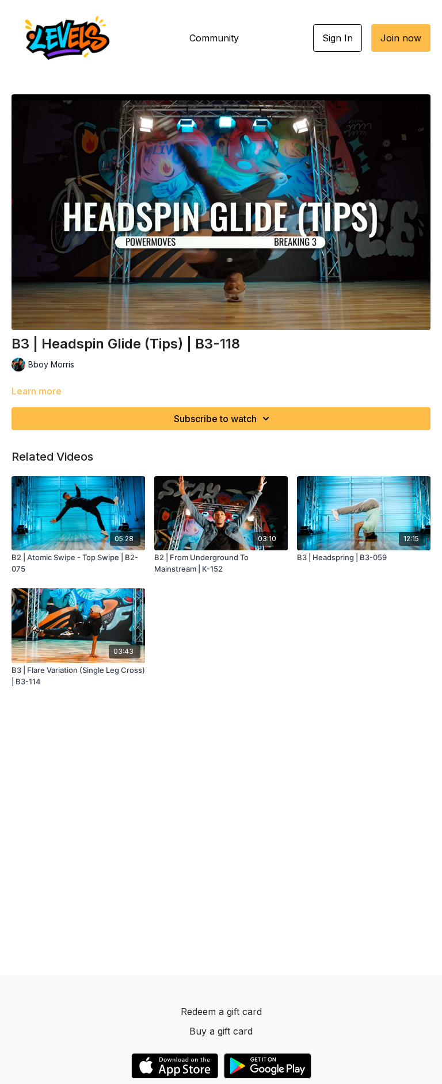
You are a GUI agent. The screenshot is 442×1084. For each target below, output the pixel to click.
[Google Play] (267, 1066)
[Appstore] (175, 1066)
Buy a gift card (221, 1031)
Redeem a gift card (221, 1011)
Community (214, 38)
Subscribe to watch (215, 418)
